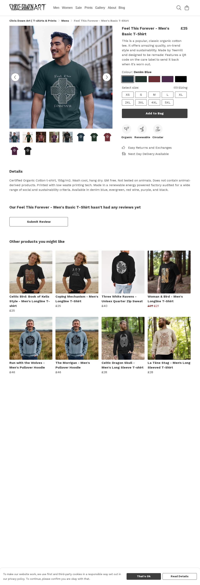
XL (181, 94)
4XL (154, 102)
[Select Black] (181, 79)
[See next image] (107, 77)
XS (128, 94)
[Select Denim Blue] (128, 79)
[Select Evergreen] (141, 79)
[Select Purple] (167, 79)
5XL (168, 102)
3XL (141, 102)
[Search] (179, 8)
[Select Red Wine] (154, 79)
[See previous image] (15, 77)
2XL (128, 102)
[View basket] (187, 8)
